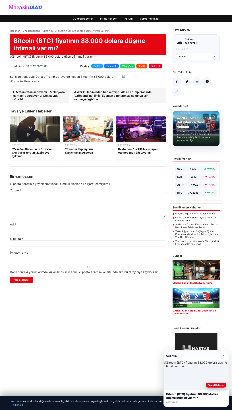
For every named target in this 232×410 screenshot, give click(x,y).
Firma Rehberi (108, 18)
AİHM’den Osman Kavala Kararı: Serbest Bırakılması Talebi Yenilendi (197, 226)
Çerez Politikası (149, 18)
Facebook (111, 66)
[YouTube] (207, 82)
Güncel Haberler (83, 18)
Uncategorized (31, 30)
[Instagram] (197, 82)
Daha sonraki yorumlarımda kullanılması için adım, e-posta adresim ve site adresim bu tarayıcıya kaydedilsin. (84, 272)
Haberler (15, 30)
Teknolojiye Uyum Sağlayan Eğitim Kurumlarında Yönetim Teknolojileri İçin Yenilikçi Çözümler (197, 234)
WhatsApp (127, 66)
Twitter (97, 66)
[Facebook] (177, 82)
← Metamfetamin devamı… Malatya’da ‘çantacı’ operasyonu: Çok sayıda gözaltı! (39, 95)
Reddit (141, 66)
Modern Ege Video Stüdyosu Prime (195, 213)
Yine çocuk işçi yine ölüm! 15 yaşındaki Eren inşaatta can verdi (197, 242)
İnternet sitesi (19, 253)
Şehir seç (182, 49)
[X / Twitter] (187, 82)
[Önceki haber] (206, 117)
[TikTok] (177, 92)
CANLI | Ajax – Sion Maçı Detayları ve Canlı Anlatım (196, 219)
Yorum (15, 190)
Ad (13, 224)
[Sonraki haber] (214, 117)
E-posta (16, 238)
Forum (129, 18)
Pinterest (155, 66)
